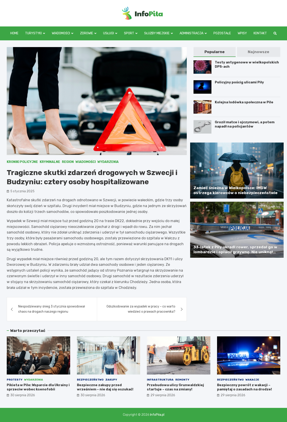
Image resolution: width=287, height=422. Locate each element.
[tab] (214, 52)
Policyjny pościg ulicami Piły (239, 82)
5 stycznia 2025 (22, 191)
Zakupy (111, 379)
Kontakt (260, 33)
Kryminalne (50, 162)
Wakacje (252, 379)
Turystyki (33, 33)
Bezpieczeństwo (90, 379)
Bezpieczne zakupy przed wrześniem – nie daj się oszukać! (105, 387)
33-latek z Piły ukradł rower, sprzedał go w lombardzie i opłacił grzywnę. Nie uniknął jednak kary (235, 252)
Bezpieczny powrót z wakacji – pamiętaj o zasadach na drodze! (244, 387)
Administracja (191, 33)
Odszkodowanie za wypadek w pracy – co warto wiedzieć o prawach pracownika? (141, 309)
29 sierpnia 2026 (162, 395)
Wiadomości (61, 33)
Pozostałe (222, 33)
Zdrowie (86, 33)
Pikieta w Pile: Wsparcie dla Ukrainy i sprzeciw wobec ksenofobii (38, 387)
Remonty (182, 379)
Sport (129, 33)
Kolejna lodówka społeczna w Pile (244, 102)
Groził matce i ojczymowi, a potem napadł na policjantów (244, 124)
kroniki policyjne (22, 162)
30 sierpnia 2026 (22, 395)
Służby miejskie (157, 33)
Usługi (108, 33)
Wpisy (242, 33)
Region (68, 162)
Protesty (14, 379)
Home (14, 33)
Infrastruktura (160, 379)
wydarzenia (108, 162)
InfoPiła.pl (157, 415)
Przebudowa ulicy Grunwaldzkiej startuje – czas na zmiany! (175, 387)
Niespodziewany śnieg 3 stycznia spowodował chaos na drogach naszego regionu (51, 309)
